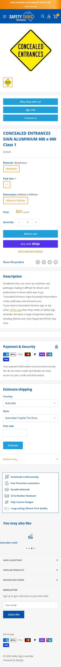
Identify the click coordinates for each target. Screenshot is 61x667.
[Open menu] (4, 16)
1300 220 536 (30, 6)
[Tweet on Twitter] (50, 262)
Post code (8, 425)
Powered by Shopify (13, 660)
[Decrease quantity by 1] (19, 222)
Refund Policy (10, 459)
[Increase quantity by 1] (36, 222)
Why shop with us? (30, 101)
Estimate (13, 445)
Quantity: (8, 222)
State (6, 411)
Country (7, 396)
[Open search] (43, 16)
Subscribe (14, 614)
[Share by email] (55, 262)
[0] (55, 16)
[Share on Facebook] (38, 262)
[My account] (49, 16)
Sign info (30, 109)
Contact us (30, 117)
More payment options (30, 251)
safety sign (16, 309)
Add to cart (30, 234)
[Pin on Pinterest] (44, 262)
